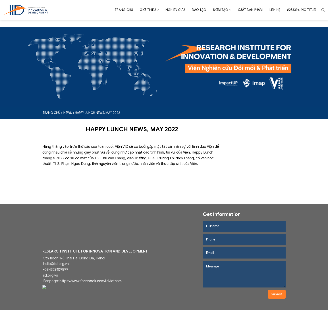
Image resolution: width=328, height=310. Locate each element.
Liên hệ (275, 10)
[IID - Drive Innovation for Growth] (25, 10)
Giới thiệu (148, 10)
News (67, 113)
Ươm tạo (220, 10)
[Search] (323, 10)
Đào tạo (199, 10)
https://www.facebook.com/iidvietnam (91, 281)
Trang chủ (124, 10)
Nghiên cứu (175, 10)
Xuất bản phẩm (250, 10)
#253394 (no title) (301, 10)
